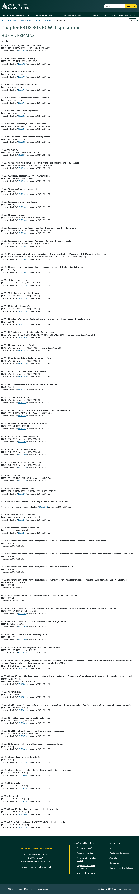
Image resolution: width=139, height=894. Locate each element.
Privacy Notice (42, 889)
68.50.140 (22, 337)
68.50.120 (22, 298)
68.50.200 (22, 454)
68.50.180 (22, 415)
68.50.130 (22, 311)
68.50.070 (22, 129)
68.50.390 (22, 762)
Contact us (114, 863)
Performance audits (85, 848)
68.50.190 (22, 441)
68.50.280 (22, 613)
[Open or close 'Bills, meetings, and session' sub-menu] (28, 15)
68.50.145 (22, 350)
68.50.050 (22, 103)
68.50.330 (22, 684)
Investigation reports (86, 873)
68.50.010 (22, 51)
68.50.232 (43, 507)
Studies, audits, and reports (85, 843)
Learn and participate (72, 15)
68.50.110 (22, 285)
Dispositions (38, 20)
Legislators (96, 15)
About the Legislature (121, 15)
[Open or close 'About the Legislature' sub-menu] (135, 15)
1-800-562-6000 (35, 858)
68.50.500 (22, 814)
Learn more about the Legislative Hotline (35, 867)
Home (4, 20)
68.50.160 (22, 376)
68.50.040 (22, 90)
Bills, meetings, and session (13, 15)
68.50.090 (22, 155)
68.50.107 (22, 259)
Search (130, 6)
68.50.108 (22, 272)
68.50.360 (22, 723)
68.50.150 (22, 363)
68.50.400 (22, 775)
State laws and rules (43, 15)
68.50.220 (22, 481)
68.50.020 (22, 64)
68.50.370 (22, 736)
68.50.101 (22, 181)
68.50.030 (22, 77)
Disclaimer (28, 889)
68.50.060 (22, 116)
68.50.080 (22, 142)
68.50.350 (22, 710)
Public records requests (119, 853)
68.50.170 (22, 402)
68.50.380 (22, 749)
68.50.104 (22, 220)
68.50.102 (22, 194)
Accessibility (114, 843)
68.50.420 (22, 801)
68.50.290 (22, 626)
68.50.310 (22, 653)
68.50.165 (22, 389)
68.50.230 (22, 494)
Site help (113, 858)
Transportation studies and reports (88, 859)
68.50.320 (22, 668)
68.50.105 (22, 233)
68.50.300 (22, 639)
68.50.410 (22, 788)
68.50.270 (22, 533)
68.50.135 (22, 324)
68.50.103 (22, 207)
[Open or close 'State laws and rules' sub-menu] (56, 15)
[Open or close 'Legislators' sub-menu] (105, 15)
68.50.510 (22, 827)
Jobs (111, 848)
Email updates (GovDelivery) (121, 868)
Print (133, 20)
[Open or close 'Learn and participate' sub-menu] (85, 15)
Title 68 (48, 20)
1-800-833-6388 (45, 862)
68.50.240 (22, 520)
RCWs (28, 20)
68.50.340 (22, 697)
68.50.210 (22, 467)
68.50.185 (22, 428)
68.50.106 (22, 246)
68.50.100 (22, 168)
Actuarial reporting (85, 853)
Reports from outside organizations (86, 866)
